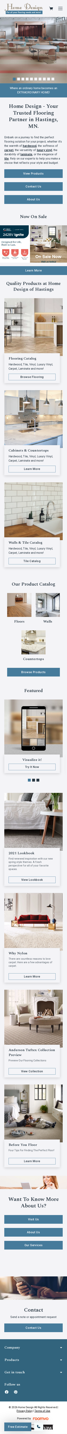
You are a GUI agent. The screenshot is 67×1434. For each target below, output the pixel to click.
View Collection (32, 1071)
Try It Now (32, 767)
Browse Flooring (32, 377)
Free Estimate (18, 1427)
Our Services (33, 1245)
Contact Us (33, 186)
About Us (33, 199)
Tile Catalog (32, 561)
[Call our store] (38, 1427)
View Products (33, 173)
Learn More (33, 270)
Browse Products (33, 672)
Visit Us (33, 1219)
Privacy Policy (25, 1410)
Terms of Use (42, 1410)
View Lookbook (32, 879)
